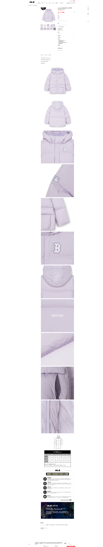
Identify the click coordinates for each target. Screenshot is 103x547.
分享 (59, 50)
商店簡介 (45, 545)
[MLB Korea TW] (32, 2)
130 (61, 20)
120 (58, 20)
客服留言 (56, 545)
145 (63, 20)
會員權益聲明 (56, 546)
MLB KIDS (59, 33)
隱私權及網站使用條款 (46, 546)
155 (65, 20)
